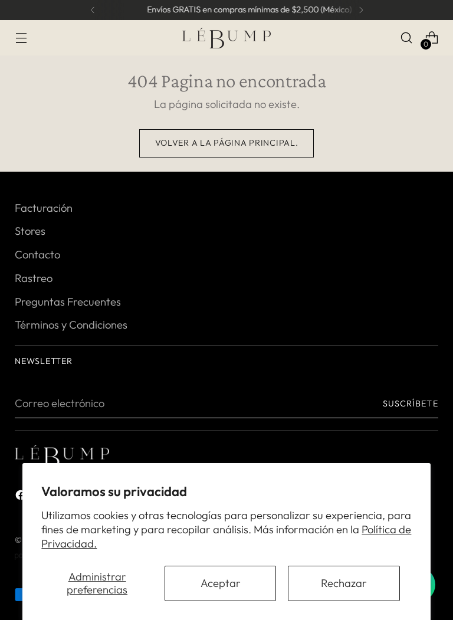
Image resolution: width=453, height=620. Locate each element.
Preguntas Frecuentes (68, 302)
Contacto (37, 254)
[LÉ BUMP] (226, 38)
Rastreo (33, 278)
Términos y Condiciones (71, 325)
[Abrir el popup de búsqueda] (407, 38)
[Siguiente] (361, 10)
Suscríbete (410, 403)
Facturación (44, 208)
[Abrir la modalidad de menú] (21, 38)
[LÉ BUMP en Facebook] (22, 497)
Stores (30, 231)
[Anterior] (93, 10)
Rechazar (344, 583)
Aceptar (221, 583)
